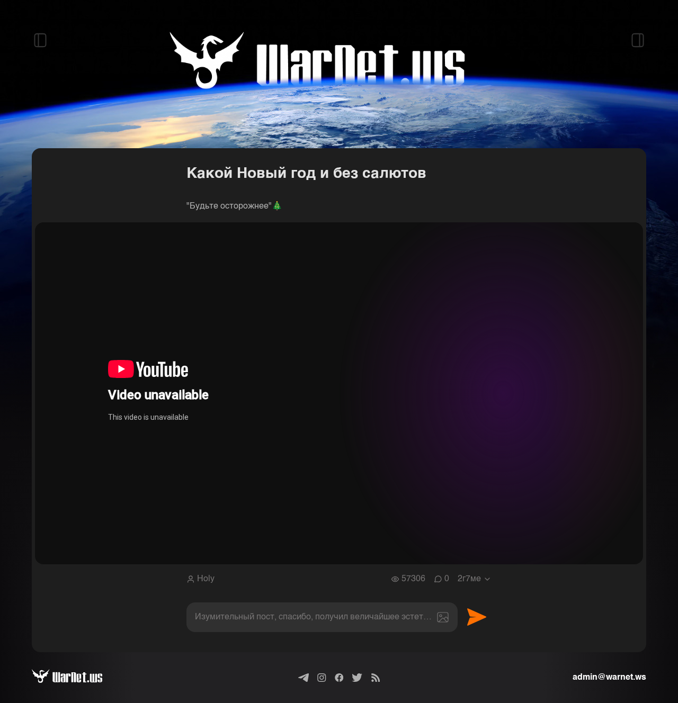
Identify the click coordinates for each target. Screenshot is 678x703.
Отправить (476, 617)
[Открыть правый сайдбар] (637, 40)
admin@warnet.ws (609, 677)
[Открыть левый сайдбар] (40, 40)
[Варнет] (75, 677)
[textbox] (322, 617)
